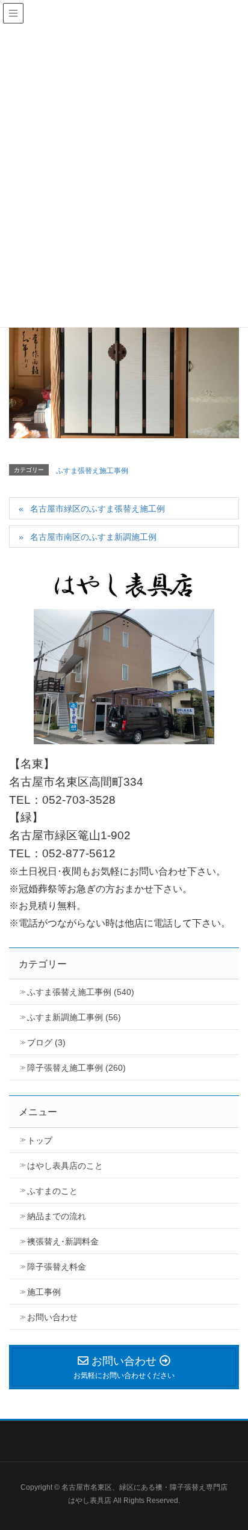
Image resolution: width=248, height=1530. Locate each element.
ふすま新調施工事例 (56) (74, 1017)
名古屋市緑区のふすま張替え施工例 (97, 508)
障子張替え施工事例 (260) (76, 1068)
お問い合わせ (52, 1317)
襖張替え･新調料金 (63, 1241)
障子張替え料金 (56, 1266)
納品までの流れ (56, 1216)
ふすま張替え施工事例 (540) (80, 992)
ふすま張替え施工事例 (92, 471)
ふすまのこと (52, 1191)
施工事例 (44, 1292)
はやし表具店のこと (65, 1165)
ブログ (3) (46, 1042)
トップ (39, 1140)
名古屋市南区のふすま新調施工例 (93, 537)
